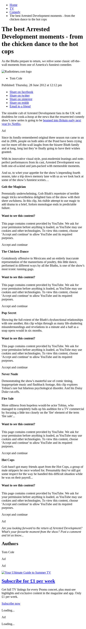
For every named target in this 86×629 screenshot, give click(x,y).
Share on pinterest (21, 99)
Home (13, 5)
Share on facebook (21, 92)
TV (12, 8)
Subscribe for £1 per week (28, 581)
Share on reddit (19, 102)
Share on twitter (20, 95)
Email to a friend (20, 106)
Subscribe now (11, 603)
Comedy (15, 12)
